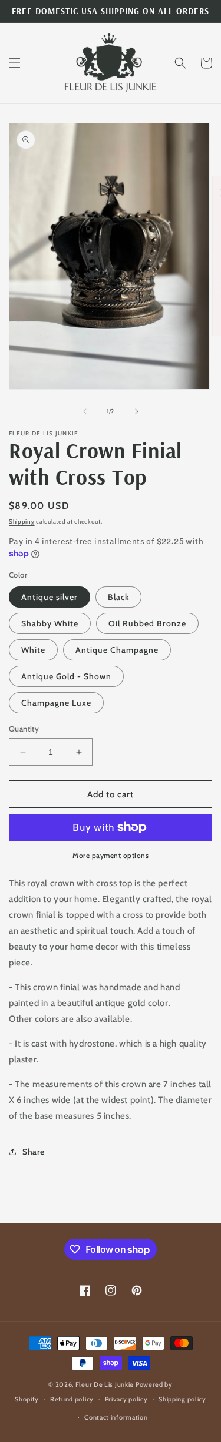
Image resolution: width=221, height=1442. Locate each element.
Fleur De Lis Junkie (104, 1384)
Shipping (22, 521)
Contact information (115, 1417)
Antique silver (49, 597)
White (33, 650)
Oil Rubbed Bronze (147, 623)
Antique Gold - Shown (66, 676)
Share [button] (33, 1151)
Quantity (24, 728)
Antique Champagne (117, 650)
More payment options (110, 855)
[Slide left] (85, 411)
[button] (15, 63)
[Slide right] (137, 411)
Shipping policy (182, 1399)
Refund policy (72, 1399)
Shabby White (49, 623)
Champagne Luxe (56, 702)
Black (118, 597)
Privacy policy (126, 1399)
